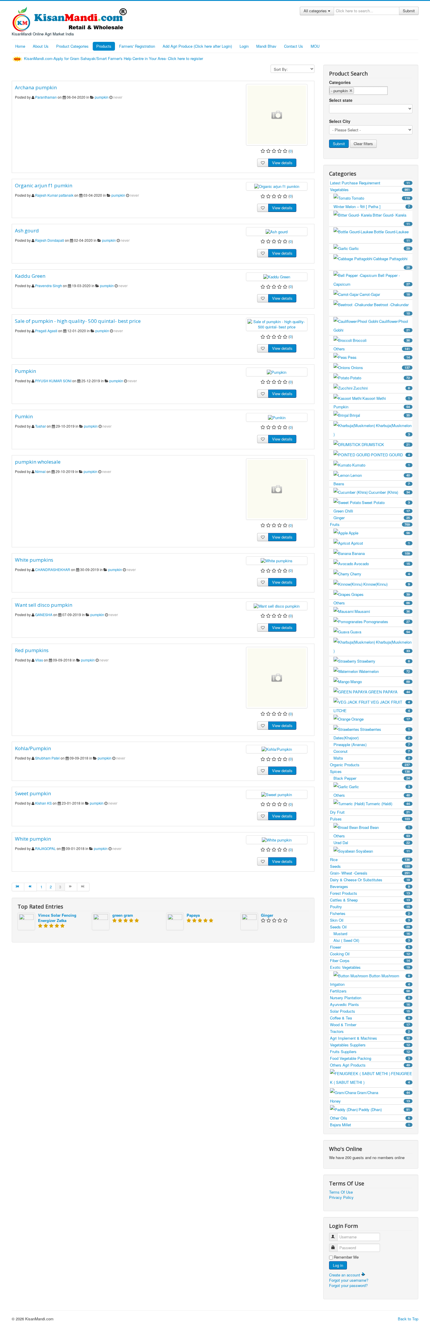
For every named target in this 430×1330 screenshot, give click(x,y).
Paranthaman (46, 97)
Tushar (40, 426)
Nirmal (40, 471)
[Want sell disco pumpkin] (277, 605)
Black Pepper (371, 778)
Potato (380, 378)
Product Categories (72, 46)
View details (282, 162)
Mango (380, 681)
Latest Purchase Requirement (370, 183)
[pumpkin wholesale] (276, 489)
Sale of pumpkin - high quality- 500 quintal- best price (78, 321)
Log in (338, 1265)
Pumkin (24, 416)
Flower (370, 947)
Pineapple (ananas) (371, 744)
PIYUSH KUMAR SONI (53, 380)
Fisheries (370, 913)
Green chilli (371, 511)
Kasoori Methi (386, 398)
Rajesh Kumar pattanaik (54, 195)
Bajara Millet (370, 1124)
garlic (379, 248)
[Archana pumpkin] (276, 114)
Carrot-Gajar (385, 294)
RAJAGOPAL (45, 848)
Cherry (380, 574)
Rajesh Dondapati (50, 240)
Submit (409, 10)
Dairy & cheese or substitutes (370, 879)
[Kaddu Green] (276, 276)
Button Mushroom (389, 975)
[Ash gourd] (277, 231)
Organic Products (370, 764)
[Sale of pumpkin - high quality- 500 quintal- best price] (276, 324)
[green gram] (100, 920)
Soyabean (383, 851)
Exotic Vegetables (370, 967)
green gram (122, 915)
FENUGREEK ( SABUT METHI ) (371, 1078)
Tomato (381, 198)
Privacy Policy (341, 1197)
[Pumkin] (276, 417)
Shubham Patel (47, 757)
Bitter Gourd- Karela (391, 219)
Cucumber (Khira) (389, 492)
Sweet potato (386, 502)
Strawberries (385, 729)
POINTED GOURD (390, 454)
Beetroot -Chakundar (392, 309)
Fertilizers (370, 991)
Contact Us (293, 46)
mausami (382, 611)
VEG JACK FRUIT (390, 702)
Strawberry (383, 661)
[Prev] (30, 887)
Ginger (267, 915)
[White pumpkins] (277, 560)
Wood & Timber (370, 1024)
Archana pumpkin (36, 87)
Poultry (370, 906)
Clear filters (363, 143)
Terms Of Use (341, 1192)
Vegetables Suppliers (370, 1045)
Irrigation (370, 984)
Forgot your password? (348, 1285)
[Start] (18, 887)
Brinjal (380, 415)
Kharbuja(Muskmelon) (372, 430)
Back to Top (408, 1319)
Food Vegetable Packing (370, 1058)
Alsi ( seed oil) (371, 940)
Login (244, 46)
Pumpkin (25, 371)
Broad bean (384, 827)
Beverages (370, 886)
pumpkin (102, 97)
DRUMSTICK (386, 444)
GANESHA (43, 614)
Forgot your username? (348, 1280)
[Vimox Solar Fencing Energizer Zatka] (26, 920)
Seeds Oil (370, 927)
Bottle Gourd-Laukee (392, 236)
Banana (381, 553)
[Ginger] (249, 920)
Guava (380, 632)
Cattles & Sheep (370, 900)
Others (371, 349)
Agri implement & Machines (370, 1038)
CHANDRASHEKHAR (53, 569)
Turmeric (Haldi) (388, 803)
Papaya (193, 915)
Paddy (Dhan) (384, 1109)
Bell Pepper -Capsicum (371, 279)
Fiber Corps (370, 960)
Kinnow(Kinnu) (386, 584)
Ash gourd (27, 230)
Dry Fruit (370, 812)
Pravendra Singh (48, 285)
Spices (370, 771)
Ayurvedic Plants (370, 1004)
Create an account (345, 1275)
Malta (371, 758)
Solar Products (370, 1011)
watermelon (384, 671)
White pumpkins (34, 559)
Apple (379, 533)
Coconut (371, 751)
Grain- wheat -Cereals (370, 873)
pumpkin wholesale (38, 461)
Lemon (380, 475)
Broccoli (381, 340)
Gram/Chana (383, 1092)
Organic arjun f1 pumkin (43, 185)
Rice (370, 859)
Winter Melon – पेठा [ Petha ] (371, 206)
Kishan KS (44, 803)
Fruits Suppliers (370, 1051)
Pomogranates (387, 621)
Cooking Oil (370, 954)
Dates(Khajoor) (371, 738)
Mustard (371, 933)
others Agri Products (370, 1065)
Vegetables (370, 189)
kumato (381, 465)
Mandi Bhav (266, 46)
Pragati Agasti (46, 330)
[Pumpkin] (276, 371)
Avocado (382, 563)
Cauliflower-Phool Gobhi (371, 325)
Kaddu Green (30, 275)
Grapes (380, 594)
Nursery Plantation (370, 997)
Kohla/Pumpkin (33, 748)
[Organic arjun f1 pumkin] (276, 186)
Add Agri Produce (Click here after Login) (197, 46)
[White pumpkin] (277, 839)
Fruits (370, 524)
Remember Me (346, 1257)
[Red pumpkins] (276, 677)
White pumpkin (33, 838)
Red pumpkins (32, 650)
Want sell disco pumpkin (43, 604)
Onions (380, 367)
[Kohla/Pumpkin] (277, 749)
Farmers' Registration (137, 46)
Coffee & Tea (370, 1018)
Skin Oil (370, 920)
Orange (380, 719)
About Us (41, 46)
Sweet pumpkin (33, 793)
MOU (315, 46)
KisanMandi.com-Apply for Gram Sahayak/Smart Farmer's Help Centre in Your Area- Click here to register (114, 58)
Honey (370, 1101)
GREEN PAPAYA (389, 692)
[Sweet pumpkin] (276, 794)
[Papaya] (175, 920)
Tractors (370, 1031)
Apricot (380, 543)
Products (103, 46)
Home (20, 46)
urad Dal (371, 842)
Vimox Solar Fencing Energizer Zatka (57, 917)
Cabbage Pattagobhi (391, 263)
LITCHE (371, 710)
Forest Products (370, 893)
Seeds (370, 866)
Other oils (370, 1118)
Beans (371, 483)
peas (379, 357)
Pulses (370, 819)
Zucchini (381, 388)
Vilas (39, 659)
